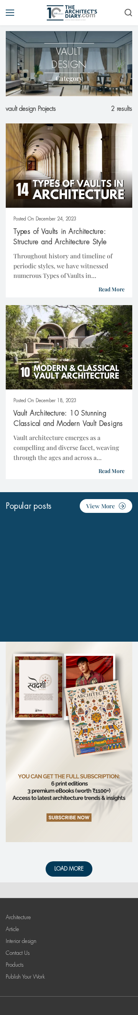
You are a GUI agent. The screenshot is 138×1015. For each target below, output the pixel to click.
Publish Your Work (25, 976)
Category (69, 78)
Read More (112, 289)
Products (14, 964)
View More (100, 506)
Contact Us (18, 952)
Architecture (18, 917)
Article (12, 929)
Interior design (21, 941)
